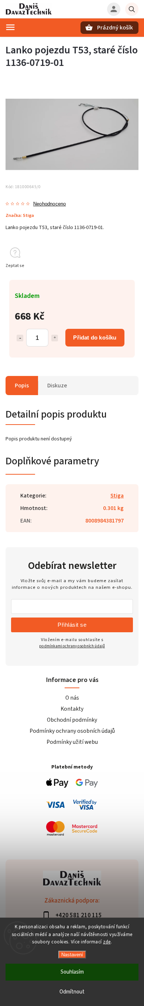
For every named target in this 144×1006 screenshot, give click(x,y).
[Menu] (10, 27)
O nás (72, 698)
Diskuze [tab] (57, 385)
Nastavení (72, 954)
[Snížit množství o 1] (20, 338)
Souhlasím (72, 972)
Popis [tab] (22, 385)
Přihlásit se (72, 625)
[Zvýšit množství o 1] (54, 338)
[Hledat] (131, 9)
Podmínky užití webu (72, 742)
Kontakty (72, 709)
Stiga (117, 496)
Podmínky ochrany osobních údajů (72, 731)
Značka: (20, 215)
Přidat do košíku (94, 337)
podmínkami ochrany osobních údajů (72, 646)
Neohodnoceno (49, 204)
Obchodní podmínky (72, 720)
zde (107, 942)
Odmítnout (72, 992)
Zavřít (115, 279)
